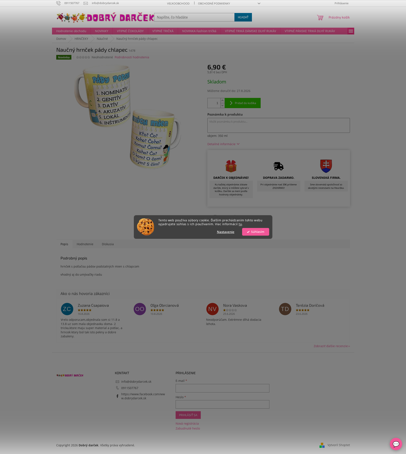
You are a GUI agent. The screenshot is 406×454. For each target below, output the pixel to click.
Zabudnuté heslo (188, 428)
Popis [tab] (64, 244)
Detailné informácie (221, 144)
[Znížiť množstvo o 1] (222, 105)
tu (240, 224)
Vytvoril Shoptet (339, 445)
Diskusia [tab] (108, 244)
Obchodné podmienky (214, 3)
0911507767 (129, 388)
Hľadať (243, 17)
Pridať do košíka (245, 103)
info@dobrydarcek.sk (136, 382)
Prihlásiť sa (188, 415)
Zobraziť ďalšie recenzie (331, 346)
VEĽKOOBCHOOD (178, 3)
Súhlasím (257, 232)
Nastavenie (225, 232)
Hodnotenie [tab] (85, 244)
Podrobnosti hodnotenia (132, 57)
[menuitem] (71, 31)
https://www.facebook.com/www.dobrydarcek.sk (143, 396)
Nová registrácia (187, 423)
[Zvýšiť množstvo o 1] (222, 100)
